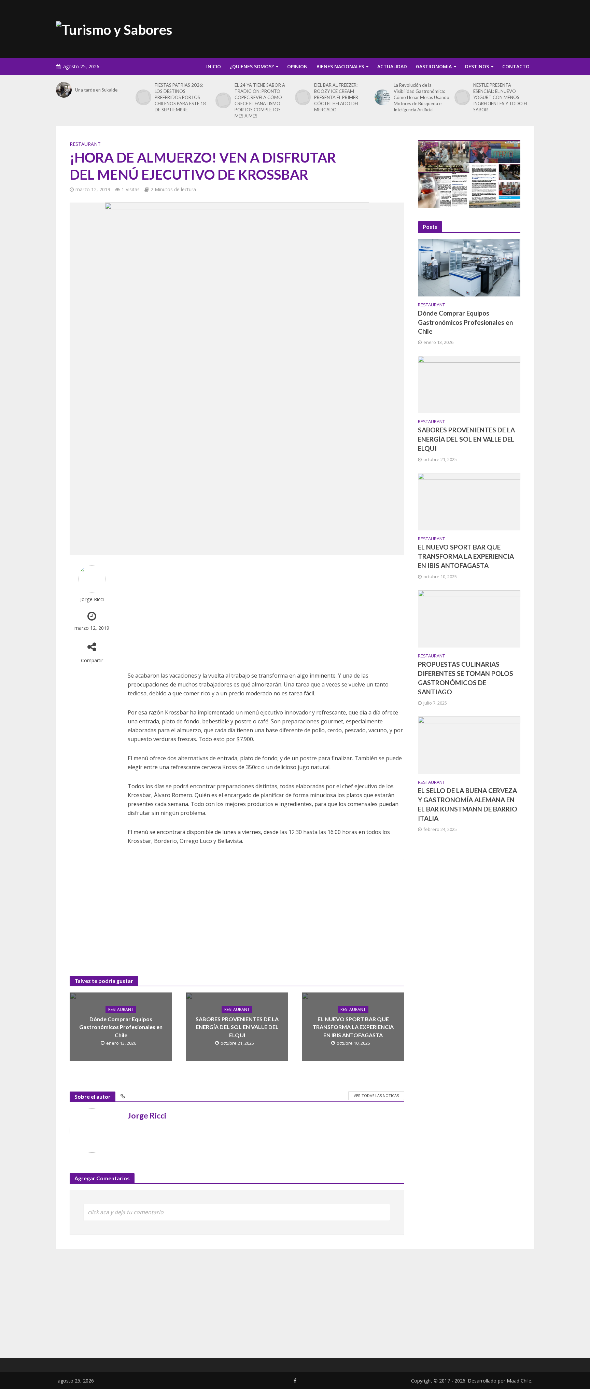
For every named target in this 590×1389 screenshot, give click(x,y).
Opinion (297, 66)
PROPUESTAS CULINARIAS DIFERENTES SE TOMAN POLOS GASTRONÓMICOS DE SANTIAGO (465, 678)
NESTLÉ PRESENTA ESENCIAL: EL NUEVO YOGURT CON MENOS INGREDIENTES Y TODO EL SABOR (500, 97)
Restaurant (85, 144)
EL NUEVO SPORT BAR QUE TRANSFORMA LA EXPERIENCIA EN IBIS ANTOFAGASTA (353, 1027)
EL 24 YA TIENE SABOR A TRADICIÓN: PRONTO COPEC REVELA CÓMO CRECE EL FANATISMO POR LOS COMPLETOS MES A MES (260, 100)
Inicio (213, 66)
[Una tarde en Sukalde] (64, 90)
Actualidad (392, 66)
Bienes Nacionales (340, 66)
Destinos (477, 66)
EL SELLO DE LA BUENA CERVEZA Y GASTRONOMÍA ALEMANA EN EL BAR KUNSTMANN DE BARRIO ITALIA (467, 804)
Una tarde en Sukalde (96, 90)
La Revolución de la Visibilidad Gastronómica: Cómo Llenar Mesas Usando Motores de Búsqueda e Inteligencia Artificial (421, 97)
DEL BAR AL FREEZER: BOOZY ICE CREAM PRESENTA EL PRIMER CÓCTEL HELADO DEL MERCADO (336, 97)
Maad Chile (519, 1380)
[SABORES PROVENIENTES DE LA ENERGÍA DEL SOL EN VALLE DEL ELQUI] (469, 383)
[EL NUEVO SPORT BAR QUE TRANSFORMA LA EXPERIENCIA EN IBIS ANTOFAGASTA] (469, 501)
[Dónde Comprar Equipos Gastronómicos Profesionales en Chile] (469, 267)
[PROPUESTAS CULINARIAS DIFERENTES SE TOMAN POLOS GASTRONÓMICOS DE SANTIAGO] (469, 618)
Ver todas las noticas (376, 1095)
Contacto (516, 66)
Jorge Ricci (92, 599)
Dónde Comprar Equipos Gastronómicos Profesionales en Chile (121, 1027)
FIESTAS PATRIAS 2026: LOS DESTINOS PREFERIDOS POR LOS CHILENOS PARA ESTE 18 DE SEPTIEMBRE (180, 97)
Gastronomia (434, 66)
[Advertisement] (409, 27)
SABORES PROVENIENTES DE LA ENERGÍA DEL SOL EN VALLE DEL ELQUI (237, 1027)
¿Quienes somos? (252, 66)
